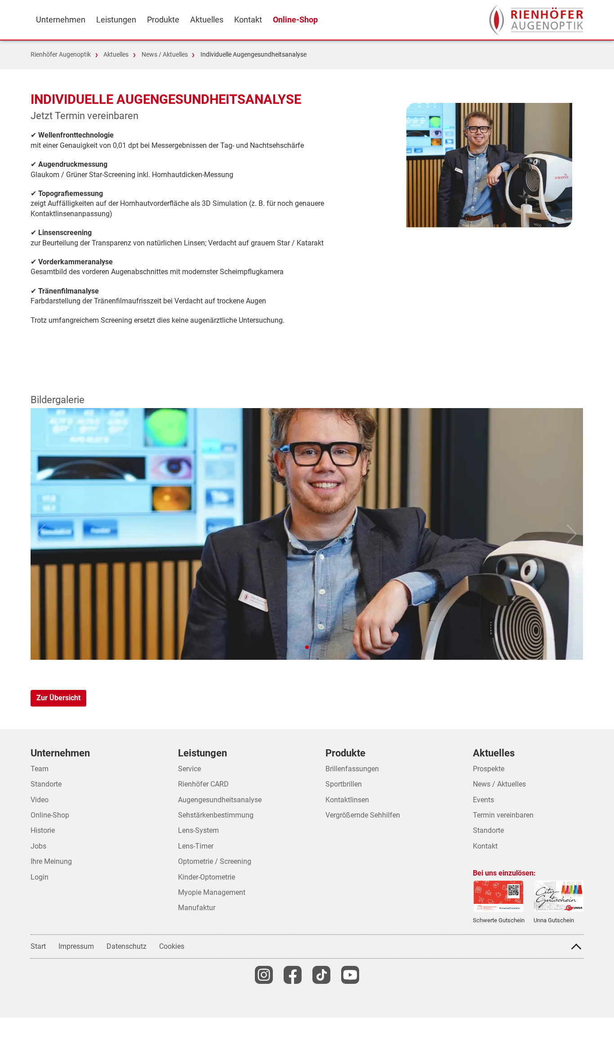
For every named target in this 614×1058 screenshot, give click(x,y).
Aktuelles (116, 54)
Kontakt (485, 846)
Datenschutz (127, 946)
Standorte (488, 830)
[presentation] (536, 20)
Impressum (76, 946)
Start (38, 946)
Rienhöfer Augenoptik (61, 54)
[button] (307, 647)
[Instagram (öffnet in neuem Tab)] (264, 975)
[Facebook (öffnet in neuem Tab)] (293, 975)
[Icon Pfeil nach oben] (576, 946)
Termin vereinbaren (503, 815)
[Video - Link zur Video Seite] (350, 975)
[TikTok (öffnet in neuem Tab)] (321, 975)
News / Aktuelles (165, 54)
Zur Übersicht (58, 697)
